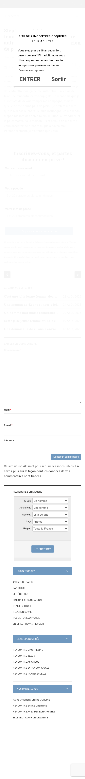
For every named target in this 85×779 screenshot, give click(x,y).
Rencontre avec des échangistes (34, 711)
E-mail (8, 425)
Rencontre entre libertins (30, 705)
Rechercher (42, 549)
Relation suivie (22, 611)
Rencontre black (24, 655)
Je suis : (28, 500)
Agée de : (27, 514)
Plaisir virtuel (22, 605)
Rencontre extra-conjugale (31, 667)
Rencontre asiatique (26, 661)
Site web (9, 440)
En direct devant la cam (28, 623)
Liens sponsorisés (28, 638)
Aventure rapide (23, 582)
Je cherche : (25, 507)
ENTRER (29, 79)
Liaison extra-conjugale (28, 599)
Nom (7, 409)
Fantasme (19, 588)
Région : (27, 528)
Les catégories (26, 571)
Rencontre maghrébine (28, 649)
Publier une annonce (26, 617)
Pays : (29, 521)
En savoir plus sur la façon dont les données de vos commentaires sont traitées (41, 471)
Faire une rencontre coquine (31, 699)
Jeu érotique (21, 593)
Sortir (58, 79)
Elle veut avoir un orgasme (30, 717)
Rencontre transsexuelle (29, 673)
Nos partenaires (27, 688)
